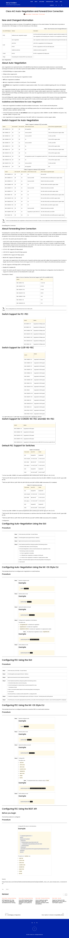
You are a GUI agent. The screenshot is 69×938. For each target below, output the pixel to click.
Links (61, 1)
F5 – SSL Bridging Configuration (13, 914)
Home (31, 1)
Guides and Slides (49, 1)
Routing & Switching (12, 898)
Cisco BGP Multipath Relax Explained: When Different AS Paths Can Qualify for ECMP (25, 902)
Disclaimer (41, 1)
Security (59, 898)
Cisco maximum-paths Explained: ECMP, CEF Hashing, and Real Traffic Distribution (42, 902)
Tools (56, 1)
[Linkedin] (56, 5)
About (36, 1)
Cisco (8, 889)
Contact (52, 5)
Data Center (35, 14)
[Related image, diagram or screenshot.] (4, 220)
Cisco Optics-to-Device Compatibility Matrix (53, 914)
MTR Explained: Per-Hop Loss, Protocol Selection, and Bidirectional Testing (8, 901)
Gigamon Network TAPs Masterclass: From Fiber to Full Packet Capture (59, 901)
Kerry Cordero (11, 3)
